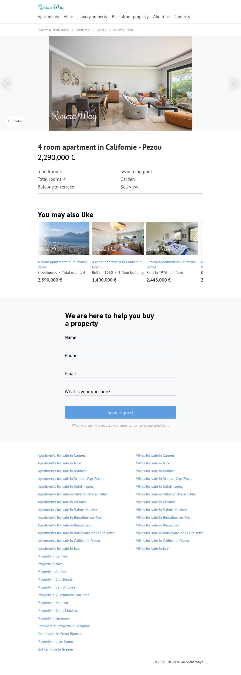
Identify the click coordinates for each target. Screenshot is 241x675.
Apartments (48, 16)
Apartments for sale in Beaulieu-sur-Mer (70, 517)
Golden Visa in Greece (55, 649)
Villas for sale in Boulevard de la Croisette (169, 532)
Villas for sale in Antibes (155, 470)
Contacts (182, 16)
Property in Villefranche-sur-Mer (63, 595)
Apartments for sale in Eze (59, 548)
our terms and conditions (151, 425)
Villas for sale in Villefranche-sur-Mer (166, 494)
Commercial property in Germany (64, 626)
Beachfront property (130, 16)
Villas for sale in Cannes (155, 455)
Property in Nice (50, 563)
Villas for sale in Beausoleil (158, 525)
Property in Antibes (52, 571)
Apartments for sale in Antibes (62, 470)
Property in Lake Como (55, 641)
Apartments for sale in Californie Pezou (69, 540)
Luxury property (92, 16)
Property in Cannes (52, 556)
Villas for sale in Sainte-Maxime (161, 509)
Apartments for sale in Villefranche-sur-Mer (72, 494)
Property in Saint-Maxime (58, 610)
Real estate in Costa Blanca (59, 633)
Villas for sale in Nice (153, 463)
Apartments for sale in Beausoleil (64, 525)
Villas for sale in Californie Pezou (162, 540)
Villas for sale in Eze (152, 548)
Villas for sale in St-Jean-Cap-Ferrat (164, 478)
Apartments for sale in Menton (62, 501)
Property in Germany (54, 618)
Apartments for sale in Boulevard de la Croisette (76, 532)
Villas (69, 16)
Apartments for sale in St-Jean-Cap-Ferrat (71, 478)
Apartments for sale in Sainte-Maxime (68, 509)
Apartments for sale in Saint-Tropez (66, 486)
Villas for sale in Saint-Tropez (159, 486)
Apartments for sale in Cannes (62, 455)
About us (161, 16)
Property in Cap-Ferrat (55, 579)
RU (163, 661)
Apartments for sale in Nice (59, 463)
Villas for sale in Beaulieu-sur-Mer (163, 517)
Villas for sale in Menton (155, 501)
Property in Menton (53, 602)
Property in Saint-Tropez (56, 587)
